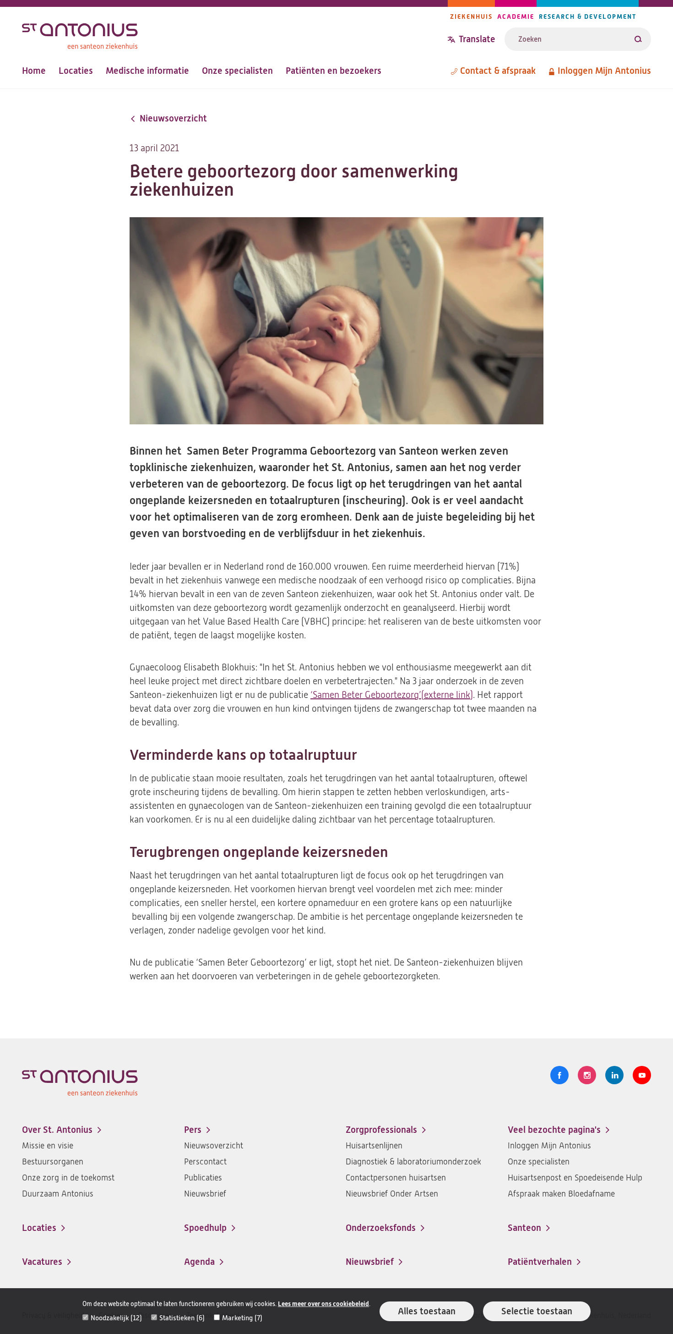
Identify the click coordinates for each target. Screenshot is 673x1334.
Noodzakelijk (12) (116, 1318)
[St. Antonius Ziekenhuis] (235, 33)
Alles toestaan (427, 1311)
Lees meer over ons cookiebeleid (323, 1304)
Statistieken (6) (182, 1318)
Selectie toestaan (536, 1311)
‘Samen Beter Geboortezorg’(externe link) (391, 695)
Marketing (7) (242, 1318)
